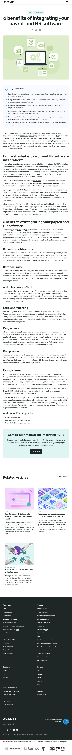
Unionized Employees (9, 694)
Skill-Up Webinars (8, 646)
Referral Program (8, 650)
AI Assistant (42, 629)
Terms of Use (47, 734)
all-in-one (37, 181)
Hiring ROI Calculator (11, 629)
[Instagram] (7, 730)
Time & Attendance (42, 612)
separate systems (27, 136)
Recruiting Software (43, 619)
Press (38, 684)
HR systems (60, 405)
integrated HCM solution (15, 374)
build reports (32, 314)
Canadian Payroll (42, 609)
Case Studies (7, 615)
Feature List (40, 633)
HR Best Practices (38, 12)
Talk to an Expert (42, 694)
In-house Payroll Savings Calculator (13, 626)
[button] (66, 2)
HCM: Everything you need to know (17, 420)
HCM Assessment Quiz (9, 622)
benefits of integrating (52, 240)
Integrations (35, 141)
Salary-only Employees (10, 687)
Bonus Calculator (42, 660)
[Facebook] (4, 730)
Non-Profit (6, 701)
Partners (39, 674)
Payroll (5, 670)
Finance (5, 677)
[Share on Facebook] (32, 30)
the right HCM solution (27, 204)
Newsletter (6, 633)
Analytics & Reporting (43, 622)
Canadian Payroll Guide (10, 619)
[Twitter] (11, 730)
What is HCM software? (13, 418)
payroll (20, 138)
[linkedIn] (14, 730)
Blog (30, 12)
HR (57, 136)
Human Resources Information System (48, 647)
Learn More (36, 452)
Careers (39, 677)
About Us (39, 670)
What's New (6, 643)
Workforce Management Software (47, 643)
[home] (9, 2)
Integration (7, 164)
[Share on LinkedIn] (40, 30)
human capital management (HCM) (29, 169)
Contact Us (40, 691)
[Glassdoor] (17, 730)
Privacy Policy (38, 734)
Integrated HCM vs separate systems (18, 423)
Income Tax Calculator (43, 653)
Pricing (39, 636)
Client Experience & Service (45, 640)
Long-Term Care (8, 704)
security (17, 294)
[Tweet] (36, 30)
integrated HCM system (21, 190)
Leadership (40, 681)
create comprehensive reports (29, 319)
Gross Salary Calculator (44, 657)
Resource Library (8, 612)
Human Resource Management (46, 615)
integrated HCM (56, 212)
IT (3, 681)
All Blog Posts (62, 476)
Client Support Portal (9, 639)
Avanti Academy (8, 653)
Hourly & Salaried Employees (11, 691)
